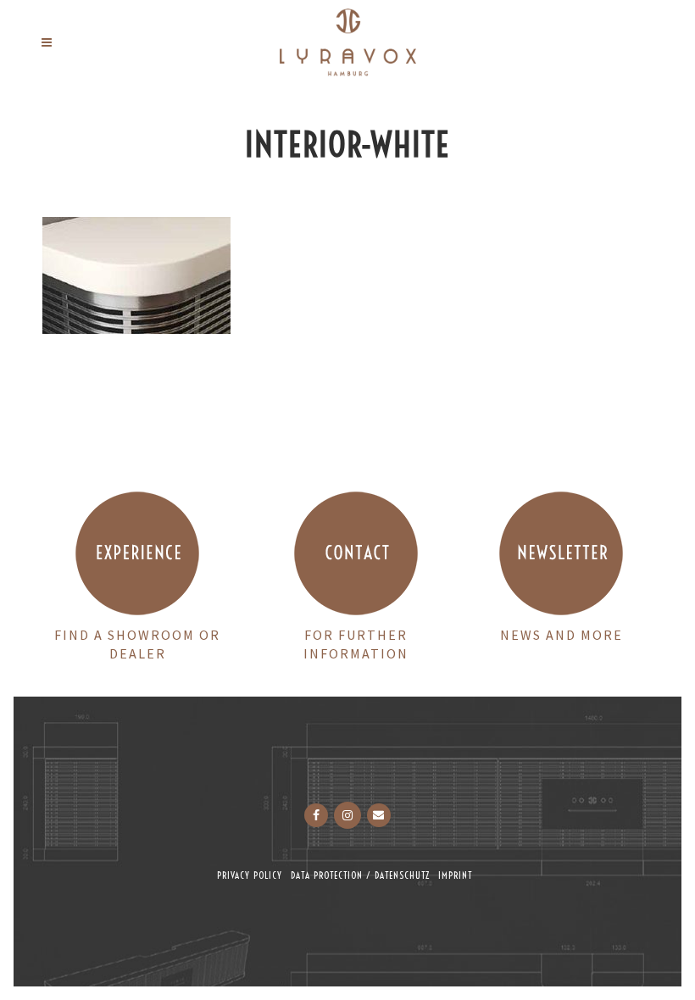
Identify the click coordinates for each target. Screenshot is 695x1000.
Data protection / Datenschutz (360, 875)
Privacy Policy (249, 875)
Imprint (455, 875)
